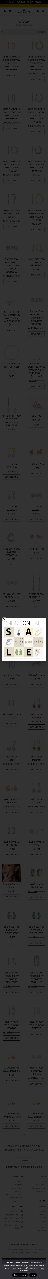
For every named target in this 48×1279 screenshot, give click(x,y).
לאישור (33, 1275)
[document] (24, 639)
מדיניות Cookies (20, 1275)
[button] (4, 619)
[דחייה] (43, 1269)
